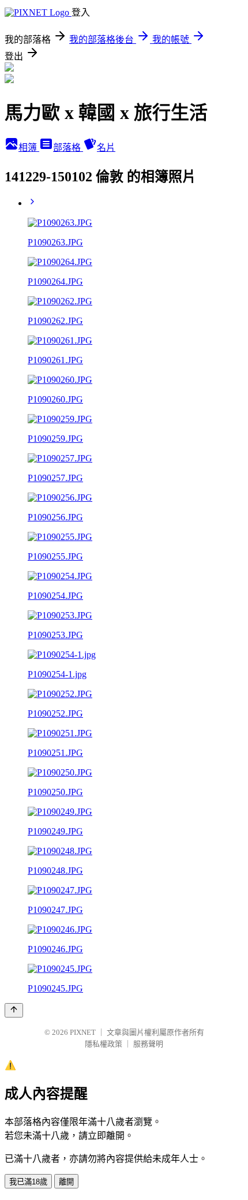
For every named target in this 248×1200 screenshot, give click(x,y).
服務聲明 (148, 1043)
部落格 (68, 147)
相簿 (28, 147)
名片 (106, 147)
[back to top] (14, 1010)
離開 (66, 1181)
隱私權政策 (103, 1043)
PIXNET (83, 1032)
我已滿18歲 (28, 1181)
